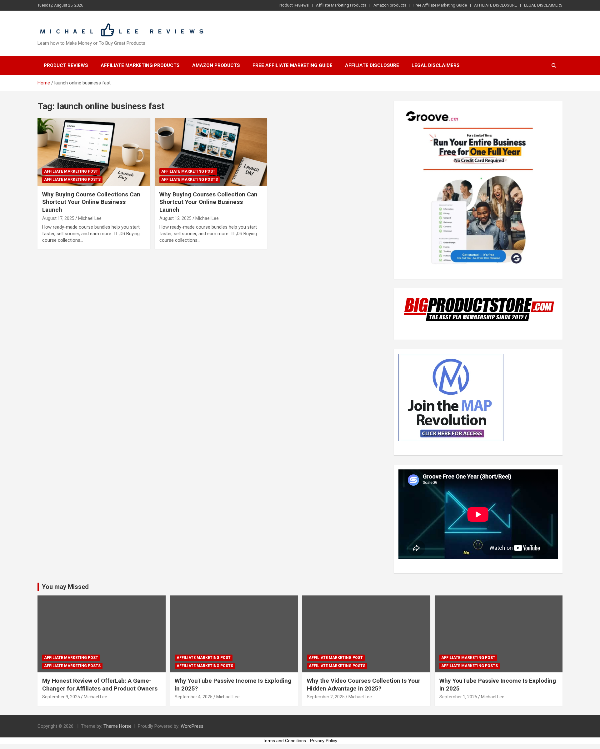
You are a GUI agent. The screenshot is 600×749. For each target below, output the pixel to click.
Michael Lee (90, 218)
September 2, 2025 (326, 696)
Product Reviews (294, 5)
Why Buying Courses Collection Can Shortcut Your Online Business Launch (208, 202)
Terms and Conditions (284, 740)
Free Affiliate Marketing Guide (440, 5)
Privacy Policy (323, 740)
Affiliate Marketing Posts (72, 179)
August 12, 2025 (175, 218)
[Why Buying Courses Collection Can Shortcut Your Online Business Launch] (211, 152)
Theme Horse (117, 726)
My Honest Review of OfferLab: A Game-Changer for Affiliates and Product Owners (100, 684)
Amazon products (389, 5)
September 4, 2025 (193, 696)
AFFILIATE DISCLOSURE (495, 5)
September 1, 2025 (458, 696)
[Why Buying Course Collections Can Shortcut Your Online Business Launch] (94, 152)
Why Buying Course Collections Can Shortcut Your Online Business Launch (91, 202)
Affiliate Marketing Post (71, 171)
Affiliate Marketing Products (341, 5)
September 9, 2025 (61, 696)
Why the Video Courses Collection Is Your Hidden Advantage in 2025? (363, 684)
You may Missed (65, 586)
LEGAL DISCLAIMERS (543, 5)
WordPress (192, 726)
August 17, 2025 (58, 218)
